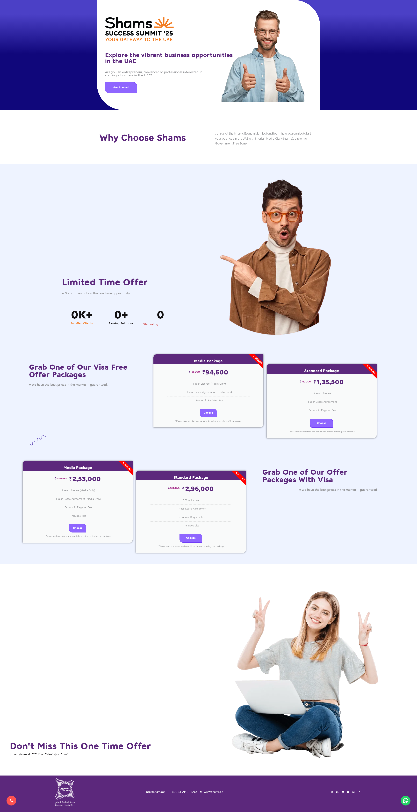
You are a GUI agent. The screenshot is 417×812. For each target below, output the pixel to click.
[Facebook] (337, 792)
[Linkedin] (342, 792)
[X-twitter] (332, 792)
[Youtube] (348, 792)
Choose (208, 413)
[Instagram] (353, 792)
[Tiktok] (359, 792)
